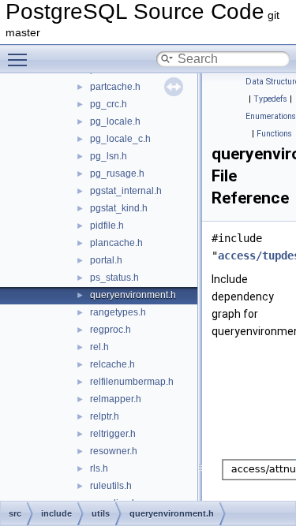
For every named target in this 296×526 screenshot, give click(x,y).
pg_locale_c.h (120, 138)
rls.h (99, 468)
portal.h (106, 260)
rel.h (99, 347)
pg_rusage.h (117, 173)
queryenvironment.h (133, 294)
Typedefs (270, 99)
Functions (274, 134)
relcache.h (112, 364)
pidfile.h (107, 225)
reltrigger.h (113, 433)
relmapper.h (115, 399)
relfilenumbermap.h (132, 381)
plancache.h (116, 242)
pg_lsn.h (108, 156)
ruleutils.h (111, 485)
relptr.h (104, 416)
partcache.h (115, 86)
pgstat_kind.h (119, 208)
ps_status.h (114, 277)
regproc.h (110, 329)
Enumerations (270, 116)
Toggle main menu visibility (20, 59)
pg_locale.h (115, 121)
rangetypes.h (118, 312)
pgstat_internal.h (126, 190)
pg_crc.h (108, 104)
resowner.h (113, 451)
